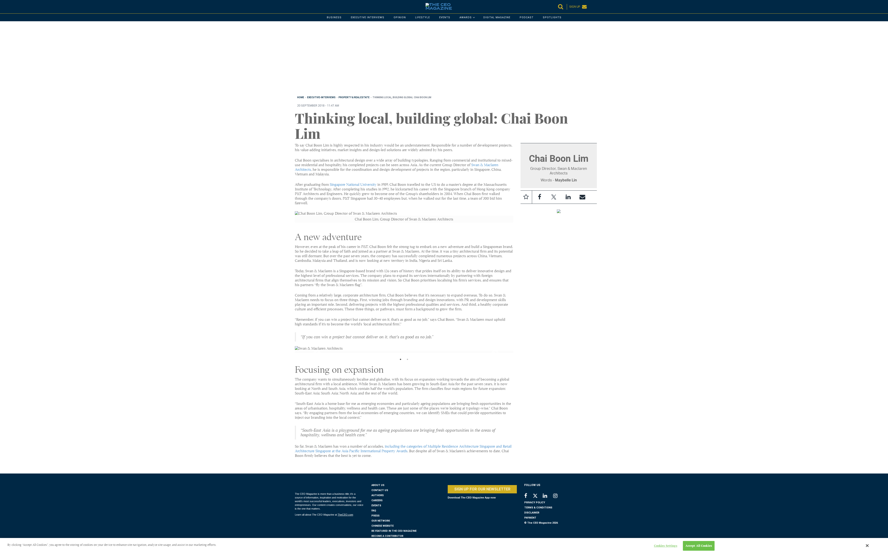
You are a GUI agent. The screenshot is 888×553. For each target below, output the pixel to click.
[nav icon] (297, 7)
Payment (530, 517)
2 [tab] (407, 360)
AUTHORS (377, 495)
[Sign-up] (582, 197)
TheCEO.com (345, 514)
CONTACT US (379, 490)
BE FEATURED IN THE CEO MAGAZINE (393, 530)
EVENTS (376, 505)
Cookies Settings (665, 546)
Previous (313, 352)
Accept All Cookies (698, 546)
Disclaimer (531, 512)
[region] (433, 59)
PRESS (375, 515)
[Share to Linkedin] (568, 197)
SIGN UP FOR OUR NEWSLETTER (482, 489)
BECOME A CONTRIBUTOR (387, 536)
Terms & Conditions (538, 507)
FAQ (373, 510)
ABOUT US (377, 485)
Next (491, 352)
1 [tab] (400, 360)
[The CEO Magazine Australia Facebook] (528, 496)
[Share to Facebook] (539, 197)
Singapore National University (353, 184)
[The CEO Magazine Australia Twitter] (537, 496)
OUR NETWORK (380, 520)
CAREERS (376, 500)
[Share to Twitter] (553, 197)
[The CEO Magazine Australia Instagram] (558, 496)
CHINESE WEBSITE (382, 525)
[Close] (867, 546)
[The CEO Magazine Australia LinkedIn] (548, 496)
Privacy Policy (534, 502)
